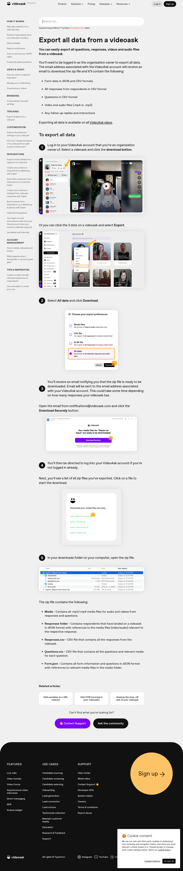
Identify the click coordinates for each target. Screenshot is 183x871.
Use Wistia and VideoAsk (18, 232)
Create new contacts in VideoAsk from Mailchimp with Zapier (18, 170)
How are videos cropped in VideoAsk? (18, 76)
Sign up (170, 3)
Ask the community (111, 723)
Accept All (169, 861)
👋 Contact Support (72, 723)
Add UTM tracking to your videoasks (91, 698)
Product (62, 3)
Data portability (13, 43)
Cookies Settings (152, 861)
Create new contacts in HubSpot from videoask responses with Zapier (17, 193)
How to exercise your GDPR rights (19, 55)
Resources (122, 4)
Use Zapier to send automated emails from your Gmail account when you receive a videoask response (19, 222)
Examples (105, 4)
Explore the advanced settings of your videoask (18, 134)
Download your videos (17, 88)
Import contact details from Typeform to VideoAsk (19, 161)
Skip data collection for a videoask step (17, 28)
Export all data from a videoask (16, 118)
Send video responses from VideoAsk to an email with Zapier (19, 182)
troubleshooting (77, 28)
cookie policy (164, 850)
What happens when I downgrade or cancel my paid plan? (20, 259)
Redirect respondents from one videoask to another (19, 36)
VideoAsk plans (101, 122)
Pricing (91, 3)
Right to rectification (16, 48)
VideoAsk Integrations (17, 213)
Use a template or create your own (18, 288)
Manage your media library (18, 83)
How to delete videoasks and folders (19, 249)
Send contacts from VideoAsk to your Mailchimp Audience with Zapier (19, 204)
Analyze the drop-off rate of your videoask (127, 698)
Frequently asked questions (19, 62)
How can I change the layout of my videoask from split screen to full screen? (19, 143)
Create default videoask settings (17, 102)
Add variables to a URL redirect (55, 698)
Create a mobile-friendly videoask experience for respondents (18, 278)
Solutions (76, 4)
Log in (157, 3)
